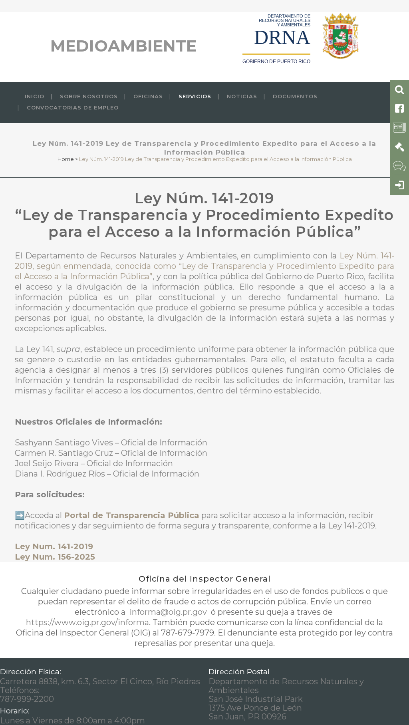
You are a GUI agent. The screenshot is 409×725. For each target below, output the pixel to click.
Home (66, 159)
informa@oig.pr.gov (168, 612)
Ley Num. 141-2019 (54, 546)
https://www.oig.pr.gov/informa (87, 622)
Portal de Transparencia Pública (131, 515)
